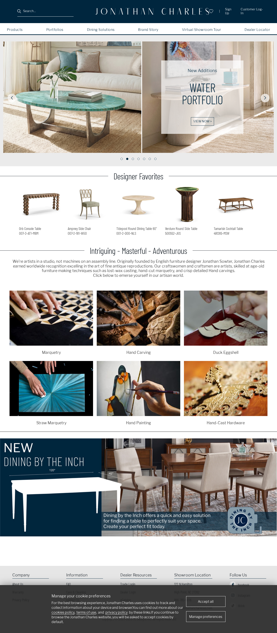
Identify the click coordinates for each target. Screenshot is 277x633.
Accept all (206, 601)
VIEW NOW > (75, 121)
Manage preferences (205, 617)
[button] (12, 98)
